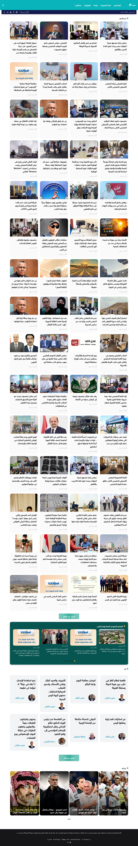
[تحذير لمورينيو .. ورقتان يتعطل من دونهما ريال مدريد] (54, 793)
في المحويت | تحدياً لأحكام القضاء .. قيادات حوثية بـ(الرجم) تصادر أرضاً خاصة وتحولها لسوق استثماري (84, 441)
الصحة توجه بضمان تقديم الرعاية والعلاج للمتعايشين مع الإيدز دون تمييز (84, 599)
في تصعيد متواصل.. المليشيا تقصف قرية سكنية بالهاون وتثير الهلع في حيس (25, 599)
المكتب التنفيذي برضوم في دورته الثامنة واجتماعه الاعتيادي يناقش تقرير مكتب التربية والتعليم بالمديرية (114, 360)
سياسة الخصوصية (75, 839)
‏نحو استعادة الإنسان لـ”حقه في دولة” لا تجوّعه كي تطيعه (26, 683)
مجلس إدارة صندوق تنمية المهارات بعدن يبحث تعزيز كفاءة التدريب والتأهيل (115, 46)
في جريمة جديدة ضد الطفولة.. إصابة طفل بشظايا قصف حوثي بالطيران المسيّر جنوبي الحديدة (25, 559)
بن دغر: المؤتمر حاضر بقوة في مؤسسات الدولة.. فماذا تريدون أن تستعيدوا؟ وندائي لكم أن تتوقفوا (24, 283)
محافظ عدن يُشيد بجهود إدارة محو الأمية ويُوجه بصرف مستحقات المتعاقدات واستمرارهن (86, 560)
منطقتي (78, 5)
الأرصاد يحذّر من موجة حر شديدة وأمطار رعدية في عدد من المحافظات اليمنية (115, 243)
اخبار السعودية (106, 5)
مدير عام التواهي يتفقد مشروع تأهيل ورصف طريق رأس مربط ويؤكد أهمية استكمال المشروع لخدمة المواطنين (115, 519)
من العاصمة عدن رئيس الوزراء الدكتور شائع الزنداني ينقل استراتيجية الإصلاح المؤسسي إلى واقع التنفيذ (54, 726)
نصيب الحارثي (110, 697)
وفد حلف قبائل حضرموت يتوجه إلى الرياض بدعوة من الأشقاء (85, 397)
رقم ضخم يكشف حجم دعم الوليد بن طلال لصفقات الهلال (25, 810)
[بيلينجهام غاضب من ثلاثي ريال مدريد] (113, 793)
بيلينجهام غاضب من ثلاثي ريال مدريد (114, 810)
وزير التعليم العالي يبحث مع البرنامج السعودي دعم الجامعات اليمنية (85, 651)
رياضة (96, 5)
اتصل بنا (49, 839)
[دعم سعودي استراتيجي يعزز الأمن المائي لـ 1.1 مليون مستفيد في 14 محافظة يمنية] (112, 636)
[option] (112, 642)
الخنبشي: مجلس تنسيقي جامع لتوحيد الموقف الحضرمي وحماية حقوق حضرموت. (54, 46)
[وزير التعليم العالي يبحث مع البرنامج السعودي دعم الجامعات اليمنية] (83, 637)
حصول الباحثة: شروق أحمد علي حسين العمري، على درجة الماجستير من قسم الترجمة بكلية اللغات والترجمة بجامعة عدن (25, 47)
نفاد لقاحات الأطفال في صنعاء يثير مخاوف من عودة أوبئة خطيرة (24, 122)
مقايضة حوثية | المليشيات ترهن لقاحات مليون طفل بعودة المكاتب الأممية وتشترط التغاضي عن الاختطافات (54, 400)
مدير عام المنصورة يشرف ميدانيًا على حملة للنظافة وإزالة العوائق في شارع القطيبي (84, 205)
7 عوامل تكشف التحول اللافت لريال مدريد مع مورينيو (84, 810)
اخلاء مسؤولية (65, 839)
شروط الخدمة (56, 839)
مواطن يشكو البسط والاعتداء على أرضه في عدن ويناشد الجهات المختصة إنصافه (114, 205)
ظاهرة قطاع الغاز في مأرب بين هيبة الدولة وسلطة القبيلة (115, 683)
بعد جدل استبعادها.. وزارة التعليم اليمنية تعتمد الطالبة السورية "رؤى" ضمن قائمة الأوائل (54, 321)
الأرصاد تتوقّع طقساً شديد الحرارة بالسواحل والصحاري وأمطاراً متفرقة (84, 283)
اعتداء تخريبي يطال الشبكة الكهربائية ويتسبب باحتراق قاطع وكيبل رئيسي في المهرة (115, 283)
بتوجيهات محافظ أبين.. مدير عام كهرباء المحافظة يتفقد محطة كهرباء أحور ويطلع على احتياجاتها (55, 165)
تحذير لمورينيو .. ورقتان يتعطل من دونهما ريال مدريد (54, 810)
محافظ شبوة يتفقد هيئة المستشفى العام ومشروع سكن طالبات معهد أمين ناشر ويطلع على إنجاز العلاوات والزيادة (26, 652)
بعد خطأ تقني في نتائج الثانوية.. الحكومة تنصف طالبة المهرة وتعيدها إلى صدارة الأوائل (55, 440)
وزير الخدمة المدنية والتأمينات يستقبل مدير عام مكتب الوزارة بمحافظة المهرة (85, 358)
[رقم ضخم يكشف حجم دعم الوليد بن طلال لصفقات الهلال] (24, 793)
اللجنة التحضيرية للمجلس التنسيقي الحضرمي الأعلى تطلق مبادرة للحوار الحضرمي (115, 480)
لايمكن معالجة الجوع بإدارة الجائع (85, 682)
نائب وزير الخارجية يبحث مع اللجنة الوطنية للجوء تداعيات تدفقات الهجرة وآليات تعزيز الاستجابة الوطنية (84, 166)
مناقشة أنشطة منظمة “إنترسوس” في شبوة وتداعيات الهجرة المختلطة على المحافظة (25, 86)
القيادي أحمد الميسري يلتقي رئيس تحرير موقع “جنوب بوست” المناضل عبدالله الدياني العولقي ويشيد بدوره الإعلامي (24, 519)
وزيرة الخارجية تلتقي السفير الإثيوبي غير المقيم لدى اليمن (116, 597)
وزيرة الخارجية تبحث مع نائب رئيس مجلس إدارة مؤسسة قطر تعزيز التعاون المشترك (55, 559)
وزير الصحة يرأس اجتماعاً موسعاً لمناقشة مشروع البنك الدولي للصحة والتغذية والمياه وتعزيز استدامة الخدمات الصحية (115, 166)
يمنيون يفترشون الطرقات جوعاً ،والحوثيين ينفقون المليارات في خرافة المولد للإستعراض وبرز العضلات (24, 728)
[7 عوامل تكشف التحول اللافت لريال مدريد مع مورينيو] (83, 793)
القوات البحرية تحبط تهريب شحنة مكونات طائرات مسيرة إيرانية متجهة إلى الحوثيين (54, 480)
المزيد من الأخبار (69, 616)
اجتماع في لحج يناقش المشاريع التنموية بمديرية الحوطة (85, 44)
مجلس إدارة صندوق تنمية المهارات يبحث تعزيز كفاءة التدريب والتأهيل (84, 480)
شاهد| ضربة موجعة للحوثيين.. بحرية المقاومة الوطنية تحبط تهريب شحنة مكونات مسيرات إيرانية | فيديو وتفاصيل (55, 519)
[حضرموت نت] (132, 5)
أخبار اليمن (117, 5)
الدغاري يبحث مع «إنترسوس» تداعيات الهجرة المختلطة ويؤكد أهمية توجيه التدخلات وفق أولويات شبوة (85, 125)
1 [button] (74, 661)
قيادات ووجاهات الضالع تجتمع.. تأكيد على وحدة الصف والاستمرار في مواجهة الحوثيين (24, 480)
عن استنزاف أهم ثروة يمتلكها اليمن (115, 720)
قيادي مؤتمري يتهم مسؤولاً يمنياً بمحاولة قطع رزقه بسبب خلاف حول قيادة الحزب (54, 205)
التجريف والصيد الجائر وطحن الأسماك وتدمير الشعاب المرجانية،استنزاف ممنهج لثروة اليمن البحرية (54, 689)
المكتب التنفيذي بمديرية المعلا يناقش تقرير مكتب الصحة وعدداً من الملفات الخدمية (55, 86)
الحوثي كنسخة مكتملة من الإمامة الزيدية (85, 720)
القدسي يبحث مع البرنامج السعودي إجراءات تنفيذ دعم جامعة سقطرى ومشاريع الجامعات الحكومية (57, 651)
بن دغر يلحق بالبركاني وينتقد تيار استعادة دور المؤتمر (55, 122)
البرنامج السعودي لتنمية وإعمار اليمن (110, 626)
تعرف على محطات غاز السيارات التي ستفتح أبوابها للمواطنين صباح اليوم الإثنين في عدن (115, 440)
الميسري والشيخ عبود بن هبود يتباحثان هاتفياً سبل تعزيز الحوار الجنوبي (25, 358)
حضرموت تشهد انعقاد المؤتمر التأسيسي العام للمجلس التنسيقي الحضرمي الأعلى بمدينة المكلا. (114, 124)
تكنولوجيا (87, 5)
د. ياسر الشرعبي (50, 741)
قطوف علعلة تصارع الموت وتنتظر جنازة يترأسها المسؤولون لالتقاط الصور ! (55, 283)
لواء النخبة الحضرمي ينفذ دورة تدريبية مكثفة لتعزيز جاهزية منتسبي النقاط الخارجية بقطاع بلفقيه (115, 400)
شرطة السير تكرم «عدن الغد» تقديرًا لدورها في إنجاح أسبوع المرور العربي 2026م (26, 205)
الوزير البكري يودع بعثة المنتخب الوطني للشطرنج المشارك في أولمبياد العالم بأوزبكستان (25, 440)
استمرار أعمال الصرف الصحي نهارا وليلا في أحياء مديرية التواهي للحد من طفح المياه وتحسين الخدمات (114, 321)
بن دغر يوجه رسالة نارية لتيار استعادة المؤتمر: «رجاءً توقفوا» (25, 319)
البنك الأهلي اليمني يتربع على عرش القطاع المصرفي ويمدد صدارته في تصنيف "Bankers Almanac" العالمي (25, 166)
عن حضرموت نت (86, 839)
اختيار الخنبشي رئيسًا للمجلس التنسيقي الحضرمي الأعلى (116, 85)
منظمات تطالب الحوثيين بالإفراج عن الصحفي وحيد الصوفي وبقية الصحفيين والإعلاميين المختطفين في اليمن (54, 244)
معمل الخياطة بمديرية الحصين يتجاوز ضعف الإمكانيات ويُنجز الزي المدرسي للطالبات (85, 243)
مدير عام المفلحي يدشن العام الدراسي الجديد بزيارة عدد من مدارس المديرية (86, 321)
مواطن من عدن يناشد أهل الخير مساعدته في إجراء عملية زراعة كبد (84, 85)
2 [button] (68, 819)
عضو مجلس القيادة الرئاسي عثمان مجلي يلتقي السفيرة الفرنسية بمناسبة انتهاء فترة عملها (84, 518)
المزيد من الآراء (69, 757)
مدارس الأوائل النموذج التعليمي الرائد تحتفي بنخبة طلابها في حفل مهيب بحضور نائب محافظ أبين (54, 358)
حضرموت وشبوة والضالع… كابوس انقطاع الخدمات (26, 241)
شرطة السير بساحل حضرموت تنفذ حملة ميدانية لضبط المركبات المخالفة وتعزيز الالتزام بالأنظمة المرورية (114, 560)
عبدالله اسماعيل (80, 736)
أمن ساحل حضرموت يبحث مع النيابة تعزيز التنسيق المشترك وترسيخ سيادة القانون (25, 399)
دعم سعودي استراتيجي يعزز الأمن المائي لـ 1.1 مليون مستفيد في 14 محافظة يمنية (112, 651)
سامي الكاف (79, 697)
